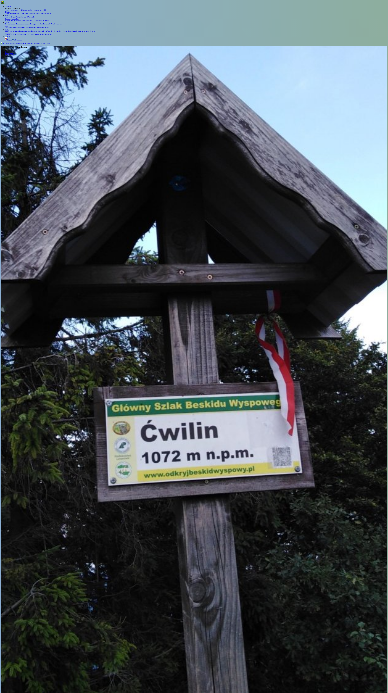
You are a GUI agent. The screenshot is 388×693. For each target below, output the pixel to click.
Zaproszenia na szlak (23, 24)
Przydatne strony (20, 27)
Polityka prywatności (41, 34)
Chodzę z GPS (35, 24)
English (9, 40)
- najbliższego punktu (26, 10)
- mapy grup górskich (12, 10)
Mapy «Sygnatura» (19, 34)
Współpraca (9, 34)
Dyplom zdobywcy (25, 31)
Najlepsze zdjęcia (34, 13)
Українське (18, 40)
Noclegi (65, 31)
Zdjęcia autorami (45, 13)
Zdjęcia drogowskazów (12, 13)
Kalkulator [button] (8, 6)
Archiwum (59, 24)
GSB (6, 31)
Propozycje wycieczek (21, 20)
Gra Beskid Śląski (57, 31)
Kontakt (32, 34)
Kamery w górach (43, 27)
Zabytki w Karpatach (38, 31)
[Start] (2, 3)
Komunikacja (72, 31)
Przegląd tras (9, 20)
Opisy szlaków (9, 27)
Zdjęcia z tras (24, 13)
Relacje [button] (7, 15)
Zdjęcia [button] (7, 12)
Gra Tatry (48, 31)
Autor (50, 34)
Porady (53, 24)
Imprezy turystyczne (83, 31)
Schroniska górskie (32, 27)
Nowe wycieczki (10, 17)
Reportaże (31, 17)
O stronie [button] (8, 33)
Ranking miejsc (44, 20)
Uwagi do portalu (45, 24)
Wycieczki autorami (21, 17)
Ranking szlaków (33, 20)
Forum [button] (7, 22)
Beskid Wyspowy (10, 54)
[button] (6, 38)
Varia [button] (6, 29)
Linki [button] (6, 26)
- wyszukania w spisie (39, 10)
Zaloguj (7, 36)
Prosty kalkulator (13, 31)
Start (6, 51)
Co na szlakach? (10, 24)
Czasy (27, 34)
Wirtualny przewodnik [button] (11, 19)
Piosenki (92, 31)
